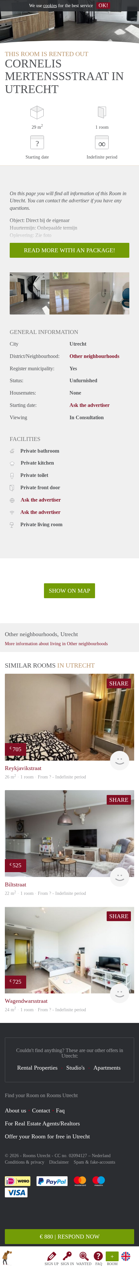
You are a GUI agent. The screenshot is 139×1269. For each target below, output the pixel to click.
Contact (41, 1110)
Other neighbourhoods (94, 356)
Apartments (107, 1067)
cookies (50, 5)
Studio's (75, 1067)
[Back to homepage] (7, 1258)
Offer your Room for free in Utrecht (47, 1136)
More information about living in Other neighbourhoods (56, 643)
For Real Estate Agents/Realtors (42, 1123)
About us (15, 1110)
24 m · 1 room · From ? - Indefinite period (45, 1009)
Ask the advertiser (90, 405)
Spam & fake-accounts (94, 1162)
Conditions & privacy (24, 1162)
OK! (103, 5)
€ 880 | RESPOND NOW (70, 1236)
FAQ (98, 1264)
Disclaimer (59, 1162)
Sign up (52, 1264)
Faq (60, 1110)
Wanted (83, 1264)
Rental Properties (37, 1067)
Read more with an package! (69, 250)
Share (118, 683)
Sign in (67, 1264)
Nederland (101, 1155)
